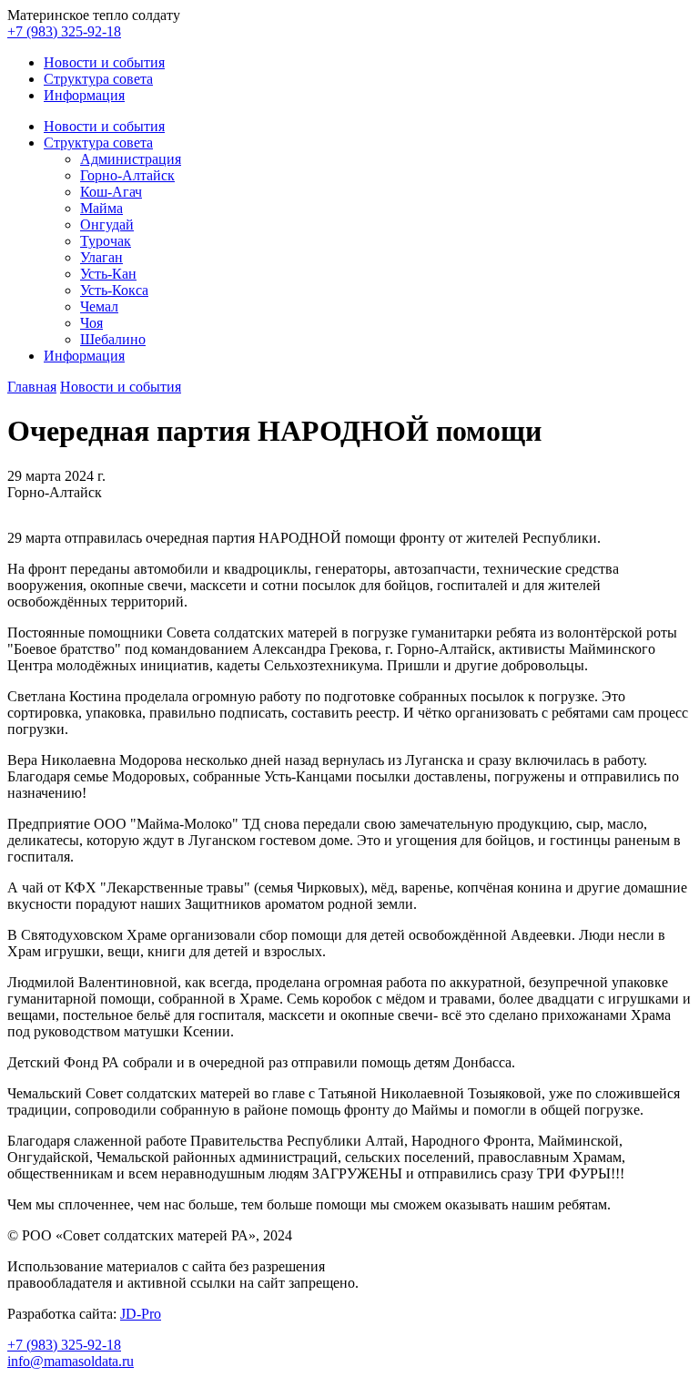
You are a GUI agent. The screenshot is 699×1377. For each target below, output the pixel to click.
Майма (101, 208)
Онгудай (107, 224)
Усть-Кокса (114, 290)
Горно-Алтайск (127, 175)
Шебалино (113, 339)
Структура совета (98, 79)
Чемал (99, 306)
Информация (84, 95)
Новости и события (104, 62)
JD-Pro (140, 1313)
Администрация (130, 159)
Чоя (91, 323)
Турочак (105, 241)
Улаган (101, 257)
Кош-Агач (111, 191)
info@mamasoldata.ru (70, 1361)
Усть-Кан (108, 273)
